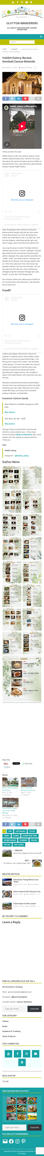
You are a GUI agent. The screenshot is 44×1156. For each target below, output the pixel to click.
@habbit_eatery (22, 456)
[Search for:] (22, 42)
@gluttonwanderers (19, 997)
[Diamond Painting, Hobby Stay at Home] (11, 1116)
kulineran (23, 840)
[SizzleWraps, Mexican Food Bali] (21, 1116)
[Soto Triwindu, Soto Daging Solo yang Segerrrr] (32, 1116)
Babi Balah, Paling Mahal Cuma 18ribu (26, 880)
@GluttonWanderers (24, 435)
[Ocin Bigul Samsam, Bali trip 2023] (21, 1108)
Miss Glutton (10, 412)
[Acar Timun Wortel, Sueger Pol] (32, 1108)
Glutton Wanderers (24, 1002)
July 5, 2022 (19, 894)
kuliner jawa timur (30, 836)
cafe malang (20, 831)
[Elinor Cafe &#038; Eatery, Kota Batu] (10, 782)
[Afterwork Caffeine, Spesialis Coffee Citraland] (11, 1100)
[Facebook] (17, 2)
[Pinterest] (31, 2)
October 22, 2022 (10, 67)
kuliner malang (10, 840)
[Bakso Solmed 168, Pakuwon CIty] (7, 894)
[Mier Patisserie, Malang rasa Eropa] (29, 782)
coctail (32, 831)
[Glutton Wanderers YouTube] (13, 2)
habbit (6, 836)
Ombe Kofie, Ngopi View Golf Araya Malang (9, 810)
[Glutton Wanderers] (22, 18)
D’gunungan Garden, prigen (24, 903)
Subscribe (34, 1009)
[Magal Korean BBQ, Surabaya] (11, 1108)
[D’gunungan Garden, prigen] (7, 906)
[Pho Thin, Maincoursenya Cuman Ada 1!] (32, 1100)
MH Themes (22, 1153)
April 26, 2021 (19, 906)
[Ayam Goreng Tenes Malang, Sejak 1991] (21, 1100)
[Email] (27, 2)
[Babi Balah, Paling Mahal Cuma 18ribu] (7, 882)
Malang (34, 840)
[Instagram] (22, 2)
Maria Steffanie (26, 67)
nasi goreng (19, 845)
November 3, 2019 (21, 884)
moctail (7, 845)
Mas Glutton (10, 424)
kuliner (16, 836)
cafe (9, 831)
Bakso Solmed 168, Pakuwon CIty (26, 891)
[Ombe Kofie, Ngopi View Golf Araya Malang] (10, 802)
